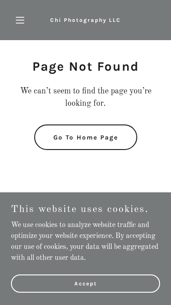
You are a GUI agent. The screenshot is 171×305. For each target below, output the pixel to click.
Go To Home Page (85, 137)
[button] (22, 20)
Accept (85, 283)
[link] (85, 20)
